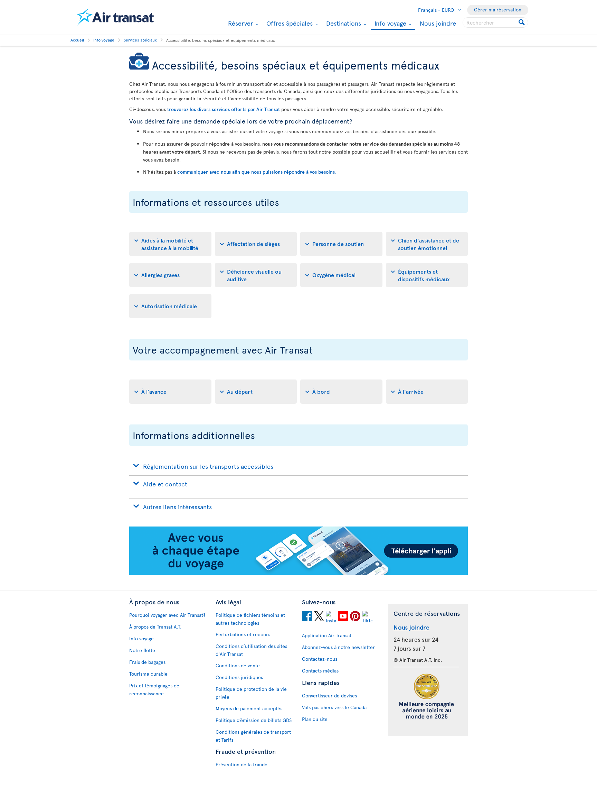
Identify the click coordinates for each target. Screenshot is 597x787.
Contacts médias (320, 670)
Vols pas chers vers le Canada (334, 707)
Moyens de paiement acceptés (249, 708)
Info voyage (389, 23)
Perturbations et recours (243, 634)
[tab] (170, 244)
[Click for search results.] (522, 22)
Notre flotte (142, 650)
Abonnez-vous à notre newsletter (338, 647)
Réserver (240, 23)
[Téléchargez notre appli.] (298, 573)
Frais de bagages (147, 662)
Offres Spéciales (288, 23)
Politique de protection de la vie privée (251, 693)
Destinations (343, 23)
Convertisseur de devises (329, 695)
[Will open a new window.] (307, 617)
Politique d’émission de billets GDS (254, 720)
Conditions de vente (238, 665)
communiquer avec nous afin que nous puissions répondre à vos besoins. (256, 171)
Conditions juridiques (239, 677)
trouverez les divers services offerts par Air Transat (223, 109)
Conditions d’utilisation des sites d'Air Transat (251, 650)
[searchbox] (495, 22)
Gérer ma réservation (497, 9)
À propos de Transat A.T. (155, 626)
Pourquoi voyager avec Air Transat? (167, 615)
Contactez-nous (319, 659)
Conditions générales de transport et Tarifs (253, 736)
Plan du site (315, 719)
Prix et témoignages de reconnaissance (154, 689)
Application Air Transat (326, 635)
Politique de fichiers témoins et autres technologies (250, 619)
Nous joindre (438, 23)
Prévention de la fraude (241, 764)
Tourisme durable (148, 673)
